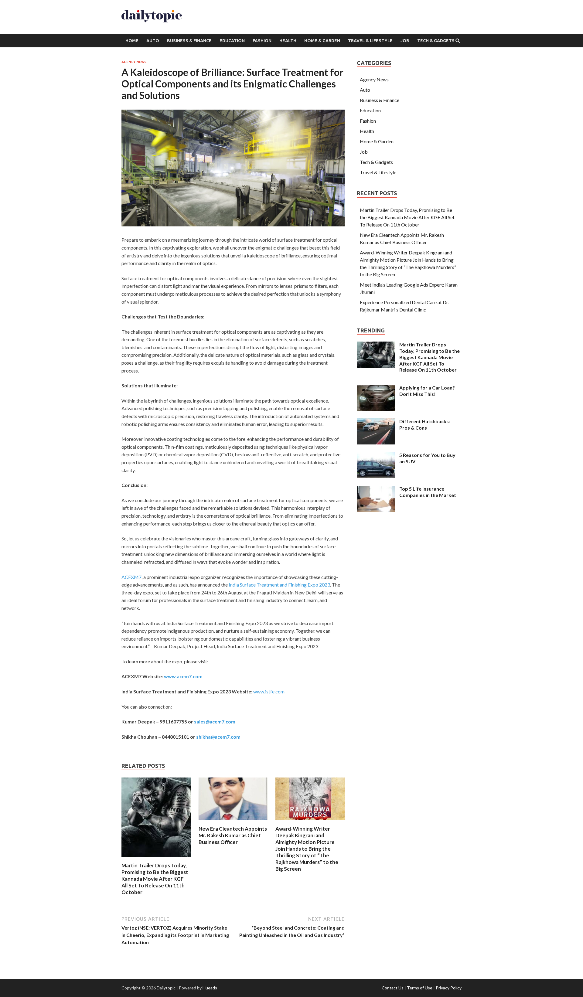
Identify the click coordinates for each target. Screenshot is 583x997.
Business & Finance (189, 40)
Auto (152, 40)
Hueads (210, 987)
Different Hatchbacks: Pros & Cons (424, 424)
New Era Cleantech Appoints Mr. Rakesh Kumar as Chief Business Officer (233, 835)
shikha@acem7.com (218, 737)
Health (287, 40)
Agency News (133, 62)
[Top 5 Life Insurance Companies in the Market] (376, 489)
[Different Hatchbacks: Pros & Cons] (376, 422)
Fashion (262, 40)
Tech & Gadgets (436, 40)
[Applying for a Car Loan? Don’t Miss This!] (376, 388)
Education (232, 40)
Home (131, 40)
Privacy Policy (449, 987)
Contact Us (393, 987)
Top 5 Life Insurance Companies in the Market (427, 492)
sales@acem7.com (214, 721)
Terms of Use (419, 987)
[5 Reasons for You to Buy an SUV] (376, 455)
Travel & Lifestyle (370, 40)
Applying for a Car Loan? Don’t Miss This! (427, 391)
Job (405, 40)
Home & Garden (322, 40)
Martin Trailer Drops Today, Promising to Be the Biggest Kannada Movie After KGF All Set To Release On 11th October (154, 878)
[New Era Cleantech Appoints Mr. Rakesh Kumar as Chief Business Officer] (233, 822)
